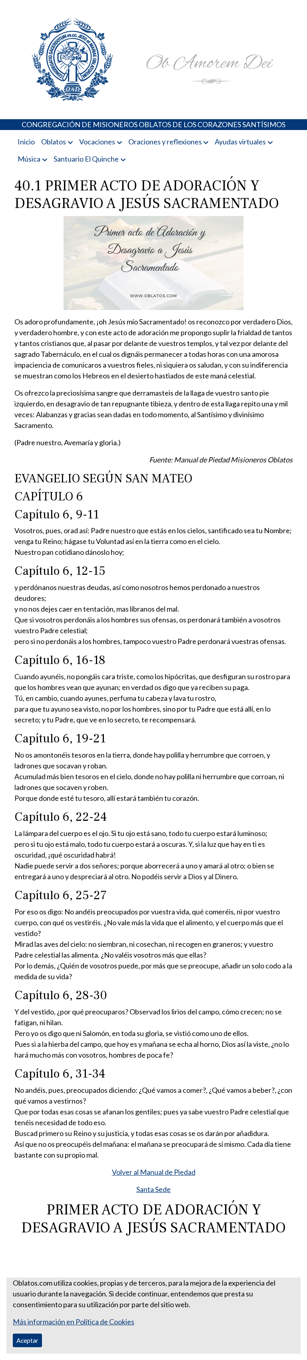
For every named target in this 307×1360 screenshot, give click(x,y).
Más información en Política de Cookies (73, 1321)
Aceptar (27, 1340)
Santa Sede (153, 1189)
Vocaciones (97, 141)
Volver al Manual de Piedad (153, 1172)
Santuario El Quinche (86, 158)
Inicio (26, 141)
